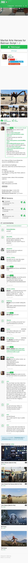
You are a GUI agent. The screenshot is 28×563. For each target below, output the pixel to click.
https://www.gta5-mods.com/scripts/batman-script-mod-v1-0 (15, 134)
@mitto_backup (11, 348)
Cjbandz (9, 320)
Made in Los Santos (5, 557)
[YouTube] (11, 57)
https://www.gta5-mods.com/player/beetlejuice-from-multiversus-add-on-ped (16, 350)
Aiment (16, 121)
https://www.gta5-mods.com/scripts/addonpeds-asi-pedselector (16, 148)
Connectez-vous (18, 437)
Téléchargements (7, 121)
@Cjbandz (9, 129)
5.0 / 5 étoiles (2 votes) (5, 124)
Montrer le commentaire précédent (14, 225)
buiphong (9, 301)
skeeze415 (9, 248)
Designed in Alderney (6, 556)
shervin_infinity (11, 257)
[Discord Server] (13, 57)
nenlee (8, 329)
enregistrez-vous (6, 439)
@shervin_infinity (11, 277)
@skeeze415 (10, 268)
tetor (8, 381)
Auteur (11, 127)
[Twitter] (9, 57)
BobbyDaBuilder (11, 229)
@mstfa (9, 290)
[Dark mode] (24, 6)
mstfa (10, 55)
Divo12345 (9, 236)
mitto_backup (10, 338)
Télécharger (15, 46)
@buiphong (10, 314)
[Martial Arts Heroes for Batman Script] (14, 97)
